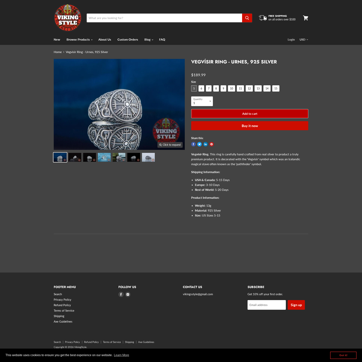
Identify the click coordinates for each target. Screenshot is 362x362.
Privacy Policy (62, 299)
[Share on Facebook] (193, 144)
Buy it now (250, 126)
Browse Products (78, 39)
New (57, 39)
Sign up (296, 305)
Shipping (59, 316)
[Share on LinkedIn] (205, 144)
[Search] (247, 18)
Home (58, 52)
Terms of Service (64, 310)
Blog (147, 39)
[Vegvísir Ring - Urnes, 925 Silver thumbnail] (60, 157)
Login (291, 39)
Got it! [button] (343, 355)
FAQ (162, 39)
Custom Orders (127, 39)
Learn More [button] (121, 355)
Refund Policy (62, 305)
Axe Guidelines (63, 321)
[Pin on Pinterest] (211, 144)
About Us (104, 39)
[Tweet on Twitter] (199, 144)
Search (58, 294)
